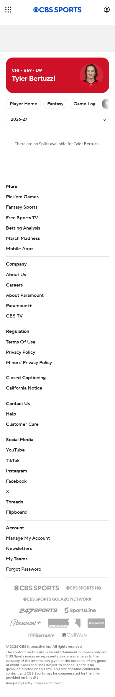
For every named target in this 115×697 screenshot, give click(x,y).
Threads (14, 502)
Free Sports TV (22, 218)
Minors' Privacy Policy (29, 363)
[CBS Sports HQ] (83, 587)
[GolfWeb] (74, 635)
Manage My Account (28, 538)
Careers (14, 285)
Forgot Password (24, 569)
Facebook (16, 481)
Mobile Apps (19, 249)
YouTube (15, 450)
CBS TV (14, 316)
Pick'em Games (22, 197)
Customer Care (22, 424)
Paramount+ (19, 306)
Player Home (23, 104)
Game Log (84, 104)
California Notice (24, 388)
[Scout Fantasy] (41, 635)
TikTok (12, 461)
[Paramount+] (25, 622)
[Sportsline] (80, 609)
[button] (8, 9)
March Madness (23, 238)
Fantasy (55, 104)
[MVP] (96, 621)
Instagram (16, 471)
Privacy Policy (20, 352)
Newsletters (19, 549)
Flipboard (16, 512)
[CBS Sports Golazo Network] (57, 598)
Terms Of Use (20, 342)
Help (11, 414)
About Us (16, 275)
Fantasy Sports (21, 207)
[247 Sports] (38, 609)
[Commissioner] (64, 621)
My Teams (16, 559)
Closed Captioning (26, 378)
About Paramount (25, 295)
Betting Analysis (23, 228)
